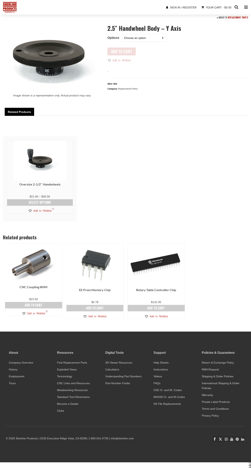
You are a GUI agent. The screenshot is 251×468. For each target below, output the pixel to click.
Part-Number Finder (117, 383)
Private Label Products (216, 401)
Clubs (60, 410)
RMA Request (210, 369)
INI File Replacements (167, 403)
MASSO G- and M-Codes (169, 397)
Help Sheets (161, 362)
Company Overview (21, 362)
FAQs (157, 383)
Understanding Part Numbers (123, 376)
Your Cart (218, 7)
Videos (158, 376)
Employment (16, 376)
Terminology (64, 376)
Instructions (161, 369)
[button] (119, 60)
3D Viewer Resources (118, 362)
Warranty (207, 395)
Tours (12, 383)
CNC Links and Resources (73, 383)
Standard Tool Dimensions (73, 397)
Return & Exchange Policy (218, 362)
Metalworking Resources (72, 390)
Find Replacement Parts (72, 362)
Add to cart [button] (33, 305)
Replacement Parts (238, 17)
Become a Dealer (68, 403)
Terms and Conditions (215, 408)
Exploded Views (67, 369)
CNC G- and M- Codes (168, 390)
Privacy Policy (210, 415)
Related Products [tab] (19, 111)
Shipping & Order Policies (217, 376)
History (13, 369)
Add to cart (121, 51)
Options (113, 37)
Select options (40, 202)
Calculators (112, 369)
